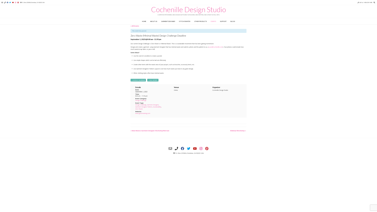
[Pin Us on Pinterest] (18, 2)
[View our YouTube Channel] (13, 2)
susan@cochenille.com (215, 47)
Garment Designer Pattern (143, 107)
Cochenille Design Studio (188, 9)
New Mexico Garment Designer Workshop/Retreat (150, 131)
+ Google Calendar (138, 80)
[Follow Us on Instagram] (15, 2)
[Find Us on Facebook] (7, 2)
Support (223, 21)
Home (144, 21)
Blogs (233, 21)
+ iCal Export (153, 80)
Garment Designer (168, 21)
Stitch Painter (184, 21)
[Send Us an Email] (2, 2)
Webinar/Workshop (238, 131)
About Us (153, 21)
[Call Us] (5, 2)
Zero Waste (139, 109)
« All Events (135, 26)
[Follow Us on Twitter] (10, 2)
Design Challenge (140, 100)
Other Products (200, 21)
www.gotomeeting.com (142, 113)
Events (213, 21)
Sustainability (157, 107)
